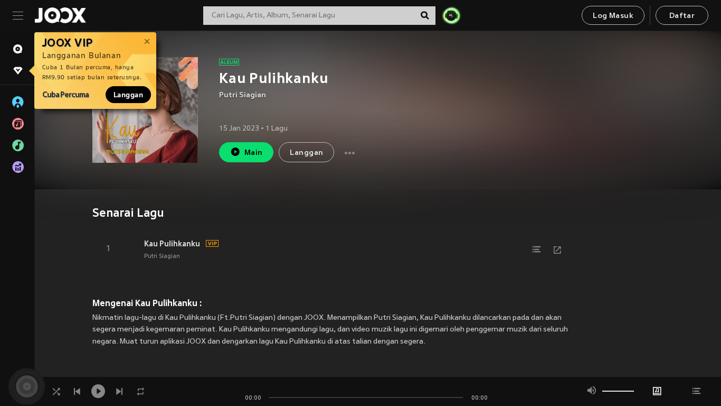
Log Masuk (613, 16)
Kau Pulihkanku (172, 243)
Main (253, 153)
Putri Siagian (242, 95)
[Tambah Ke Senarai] (536, 249)
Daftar (682, 16)
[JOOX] (60, 15)
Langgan (128, 94)
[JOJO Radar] (451, 15)
